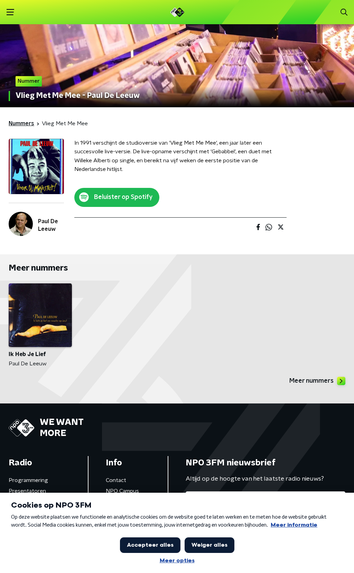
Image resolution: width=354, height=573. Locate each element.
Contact (116, 480)
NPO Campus (122, 491)
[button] (10, 12)
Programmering (28, 480)
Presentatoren (27, 491)
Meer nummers (311, 381)
